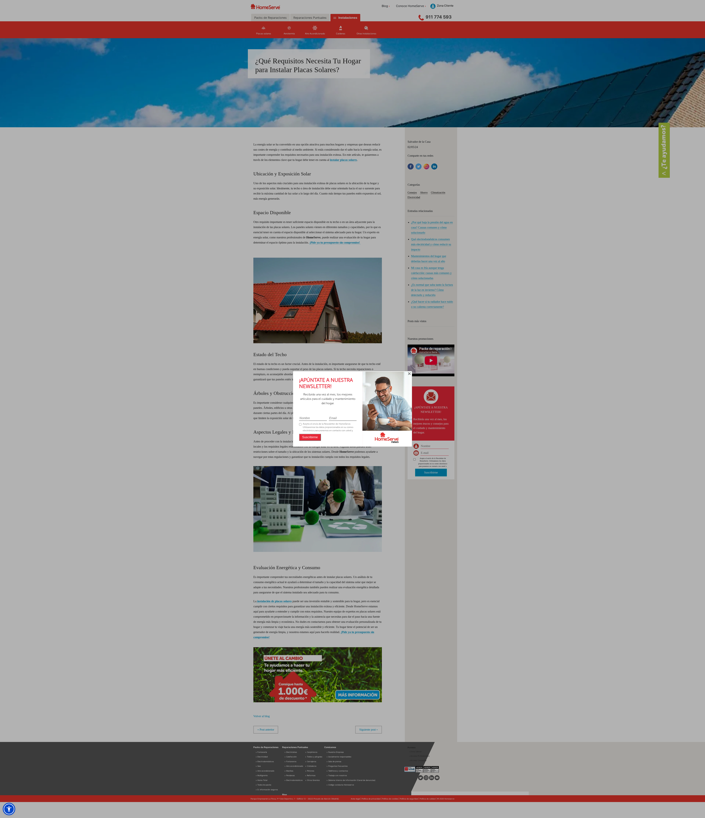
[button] (9, 809)
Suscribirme (310, 437)
